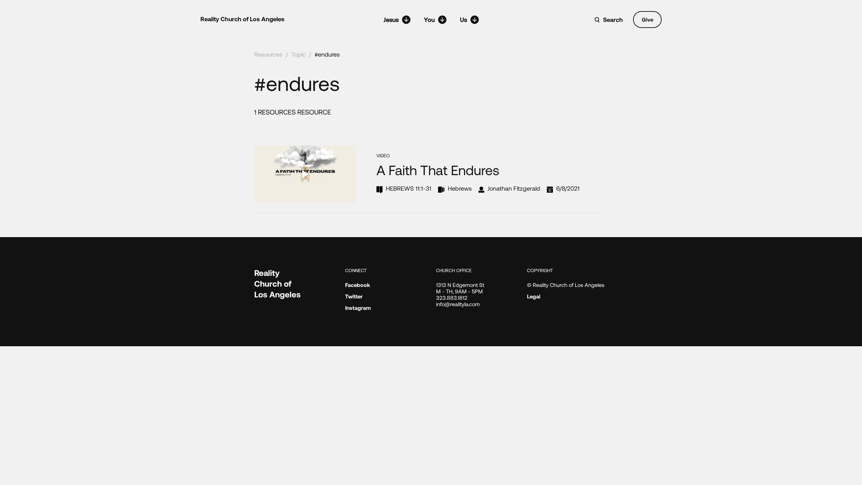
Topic (298, 54)
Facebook (357, 285)
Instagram (358, 307)
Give (647, 19)
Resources (268, 54)
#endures (327, 54)
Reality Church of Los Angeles (242, 19)
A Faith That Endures (437, 170)
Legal (533, 296)
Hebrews (460, 188)
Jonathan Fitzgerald (514, 188)
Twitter (354, 296)
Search (613, 19)
